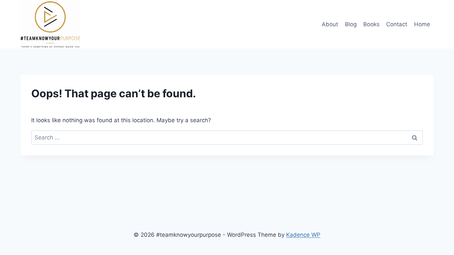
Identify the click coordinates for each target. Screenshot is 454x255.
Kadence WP (303, 234)
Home (422, 24)
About (330, 24)
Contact (396, 24)
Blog (351, 24)
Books (371, 24)
